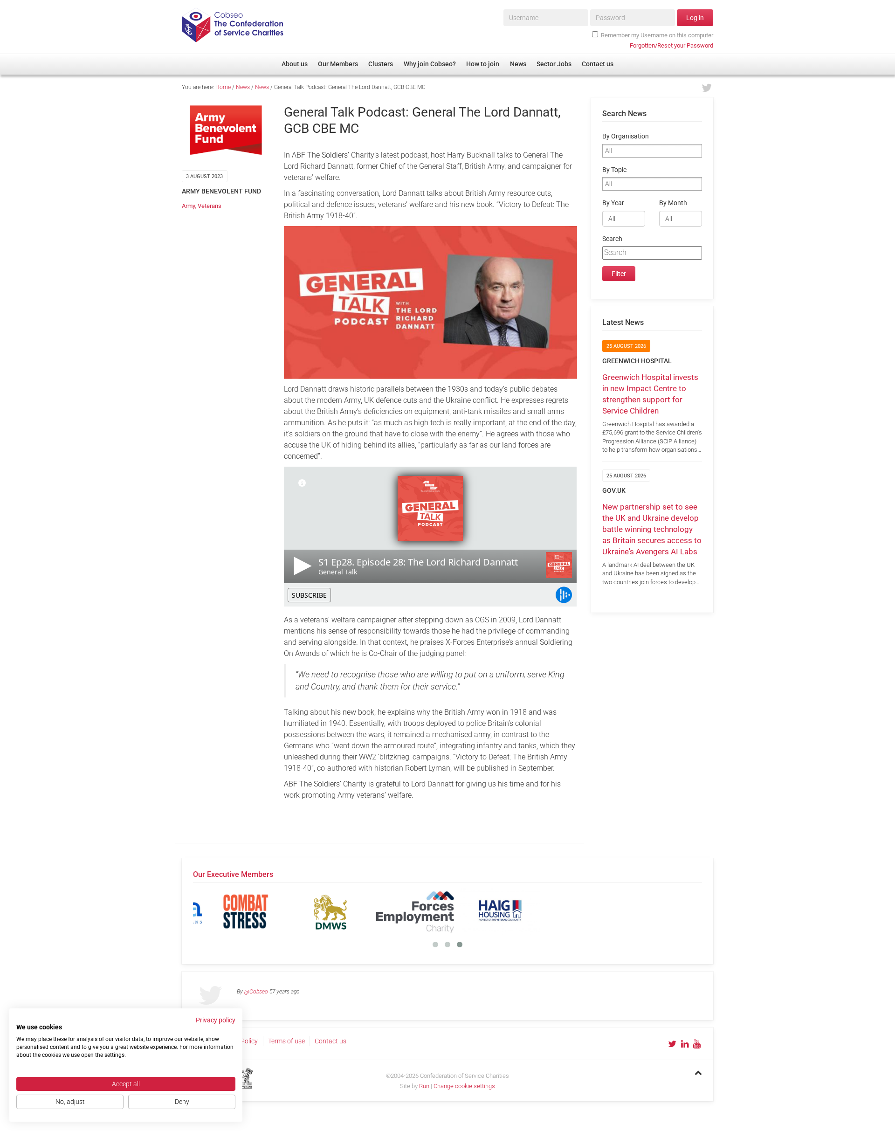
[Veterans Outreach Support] (490, 911)
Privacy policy (215, 1020)
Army (188, 205)
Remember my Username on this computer (657, 35)
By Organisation (625, 136)
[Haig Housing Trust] (320, 911)
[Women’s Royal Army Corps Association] (660, 911)
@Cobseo (256, 991)
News (243, 87)
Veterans (209, 205)
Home (223, 87)
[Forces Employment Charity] (235, 911)
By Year (613, 203)
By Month (673, 203)
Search (612, 239)
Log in (695, 17)
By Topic (614, 170)
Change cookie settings (464, 1086)
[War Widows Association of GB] (575, 911)
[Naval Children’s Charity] (405, 911)
